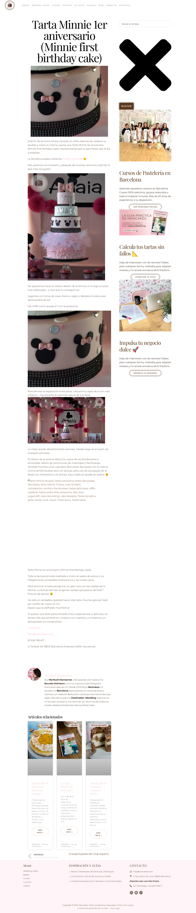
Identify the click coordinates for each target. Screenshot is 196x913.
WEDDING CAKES (40, 5)
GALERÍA (91, 5)
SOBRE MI (111, 5)
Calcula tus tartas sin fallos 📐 (141, 250)
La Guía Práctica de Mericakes (67, 786)
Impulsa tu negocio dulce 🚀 (140, 346)
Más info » (40, 831)
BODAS (25, 5)
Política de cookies (125, 905)
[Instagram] (131, 892)
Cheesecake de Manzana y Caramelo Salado (98, 788)
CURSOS (56, 5)
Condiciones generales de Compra (92, 908)
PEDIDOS (67, 5)
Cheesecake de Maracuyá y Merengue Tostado (40, 788)
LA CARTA (80, 5)
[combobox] (145, 23)
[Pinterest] (136, 892)
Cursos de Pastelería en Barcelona (144, 176)
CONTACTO (124, 5)
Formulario (34, 627)
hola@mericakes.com (40, 634)
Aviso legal (115, 908)
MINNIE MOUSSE (73, 158)
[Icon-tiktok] (141, 892)
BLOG (101, 5)
